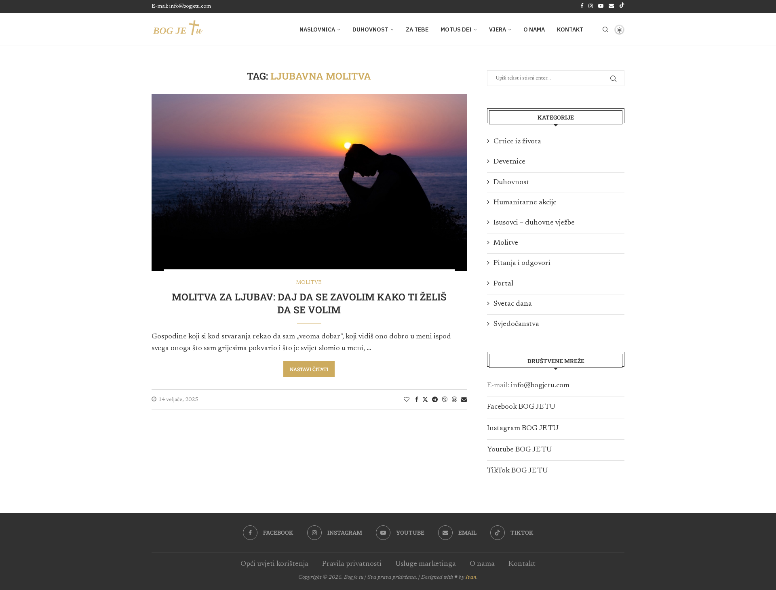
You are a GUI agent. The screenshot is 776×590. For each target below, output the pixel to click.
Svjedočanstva (516, 324)
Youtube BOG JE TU (519, 450)
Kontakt (570, 29)
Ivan (471, 577)
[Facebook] (581, 6)
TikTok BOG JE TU (517, 471)
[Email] (611, 6)
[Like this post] (406, 400)
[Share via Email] (464, 400)
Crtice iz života (517, 141)
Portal (503, 284)
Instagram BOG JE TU (523, 428)
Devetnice (509, 162)
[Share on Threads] (454, 399)
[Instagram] (590, 6)
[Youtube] (600, 6)
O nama (534, 29)
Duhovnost (370, 29)
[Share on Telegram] (435, 400)
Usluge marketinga (425, 564)
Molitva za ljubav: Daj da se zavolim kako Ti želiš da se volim (309, 303)
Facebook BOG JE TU (521, 407)
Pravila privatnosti (352, 564)
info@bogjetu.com (540, 385)
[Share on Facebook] (416, 400)
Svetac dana (512, 304)
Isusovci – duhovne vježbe (534, 223)
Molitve (505, 243)
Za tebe (417, 29)
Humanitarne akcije (525, 202)
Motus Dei (456, 29)
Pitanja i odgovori (521, 263)
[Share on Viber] (444, 399)
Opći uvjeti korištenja (274, 564)
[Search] (605, 29)
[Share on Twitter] (425, 399)
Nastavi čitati (309, 369)
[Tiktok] (621, 6)
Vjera (497, 29)
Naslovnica (317, 29)
